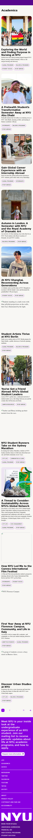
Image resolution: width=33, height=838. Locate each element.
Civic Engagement (16, 524)
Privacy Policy (7, 799)
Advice (4, 767)
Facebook (5, 779)
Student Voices (7, 68)
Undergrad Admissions (10, 827)
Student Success (8, 835)
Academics (5, 763)
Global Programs (7, 65)
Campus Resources (8, 404)
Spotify (4, 789)
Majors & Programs (22, 65)
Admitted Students (8, 642)
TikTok (3, 786)
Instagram (5, 773)
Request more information (11, 754)
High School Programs (11, 832)
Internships (6, 125)
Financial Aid (6, 830)
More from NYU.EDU (9, 824)
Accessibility (6, 806)
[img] (16, 31)
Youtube (4, 783)
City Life (5, 458)
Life (2, 760)
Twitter (4, 776)
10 (23, 710)
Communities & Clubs (17, 458)
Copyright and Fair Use (10, 802)
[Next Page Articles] (30, 710)
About (3, 795)
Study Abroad (19, 68)
